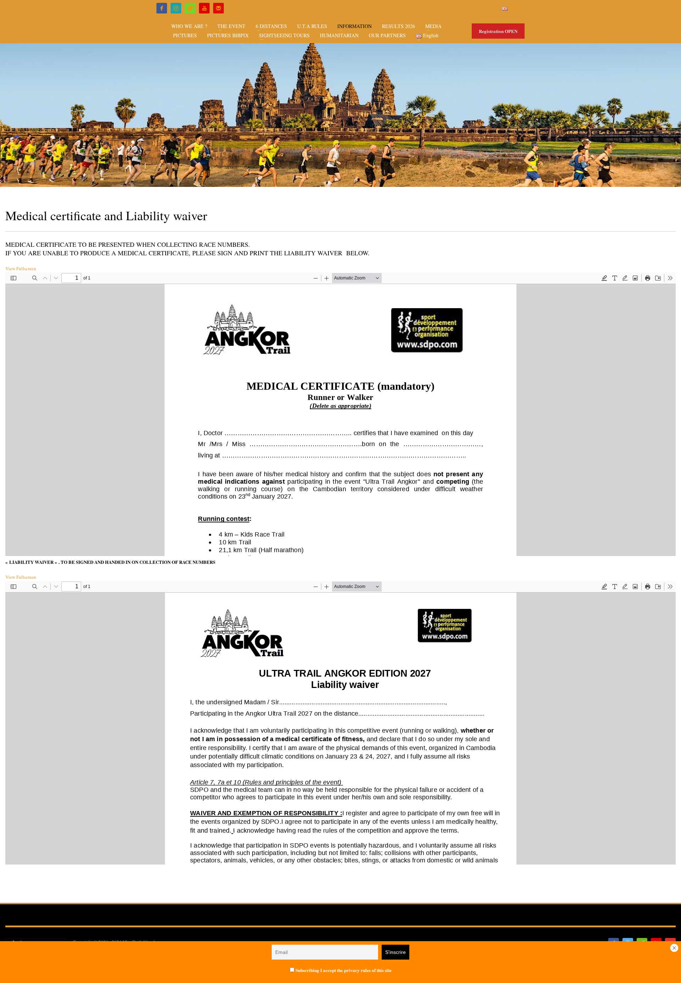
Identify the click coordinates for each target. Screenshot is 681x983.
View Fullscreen (20, 268)
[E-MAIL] (218, 8)
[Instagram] (176, 8)
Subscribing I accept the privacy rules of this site (343, 970)
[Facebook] (161, 8)
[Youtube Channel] (204, 8)
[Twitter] (190, 8)
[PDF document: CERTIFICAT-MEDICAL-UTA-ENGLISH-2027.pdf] (340, 414)
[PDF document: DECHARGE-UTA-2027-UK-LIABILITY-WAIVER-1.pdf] (340, 723)
